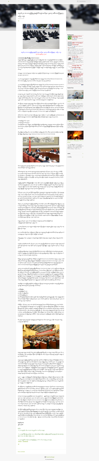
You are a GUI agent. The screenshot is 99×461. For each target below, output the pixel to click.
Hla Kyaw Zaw (25, 441)
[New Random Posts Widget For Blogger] (82, 85)
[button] (18, 21)
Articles (19, 441)
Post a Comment (21, 451)
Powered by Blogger (50, 457)
